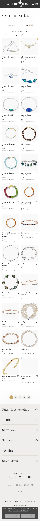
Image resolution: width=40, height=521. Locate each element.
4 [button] (24, 397)
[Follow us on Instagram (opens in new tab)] (15, 477)
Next (34, 35)
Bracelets (6, 11)
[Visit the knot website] (20, 491)
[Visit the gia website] (19, 485)
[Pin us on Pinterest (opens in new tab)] (20, 477)
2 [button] (15, 397)
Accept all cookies (27, 516)
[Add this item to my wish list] (17, 57)
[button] (8, 4)
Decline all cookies (12, 516)
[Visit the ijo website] (26, 485)
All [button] (29, 397)
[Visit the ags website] (10, 485)
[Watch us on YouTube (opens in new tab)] (29, 477)
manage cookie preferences (18, 511)
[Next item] (35, 46)
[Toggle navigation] (3, 4)
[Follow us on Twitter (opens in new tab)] (24, 477)
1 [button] (12, 397)
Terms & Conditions (29, 501)
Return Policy (8, 501)
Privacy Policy (18, 501)
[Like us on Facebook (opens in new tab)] (11, 477)
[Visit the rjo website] (32, 485)
